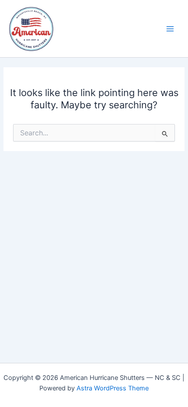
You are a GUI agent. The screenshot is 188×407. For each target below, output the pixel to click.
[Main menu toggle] (170, 29)
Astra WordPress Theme (113, 388)
